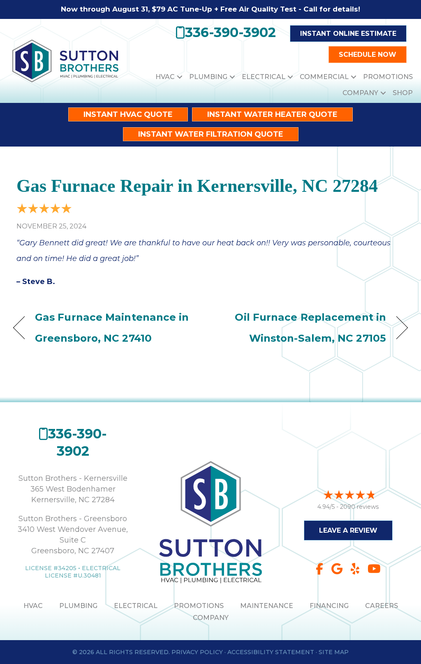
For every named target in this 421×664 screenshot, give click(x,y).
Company (360, 93)
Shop (403, 93)
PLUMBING (78, 606)
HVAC (165, 77)
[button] (180, 77)
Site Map (334, 652)
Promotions (388, 77)
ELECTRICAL (135, 606)
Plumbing (208, 77)
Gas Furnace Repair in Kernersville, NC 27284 (197, 186)
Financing (329, 606)
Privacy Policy (197, 652)
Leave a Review (348, 530)
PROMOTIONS (199, 606)
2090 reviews (359, 506)
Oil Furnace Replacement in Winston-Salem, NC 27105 (304, 327)
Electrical (263, 77)
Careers (381, 606)
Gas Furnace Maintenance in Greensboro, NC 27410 (112, 327)
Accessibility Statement (270, 652)
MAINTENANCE (266, 606)
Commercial (324, 77)
